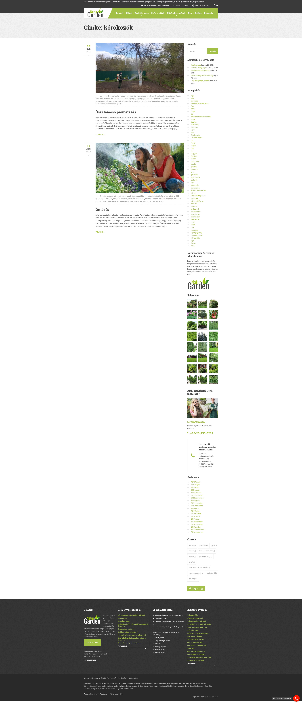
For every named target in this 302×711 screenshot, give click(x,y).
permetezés (108, 98)
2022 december (197, 495)
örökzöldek (195, 209)
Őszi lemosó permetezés (116, 112)
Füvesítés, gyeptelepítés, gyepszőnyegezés (169, 621)
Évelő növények (196, 138)
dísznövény (128, 96)
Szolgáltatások (142, 13)
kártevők (117, 101)
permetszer (118, 98)
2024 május (195, 485)
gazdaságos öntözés (104, 199)
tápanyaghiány (196, 233)
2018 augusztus (197, 532)
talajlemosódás (149, 201)
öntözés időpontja (166, 199)
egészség (194, 127)
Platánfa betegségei (198, 68)
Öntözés (102, 209)
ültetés (193, 243)
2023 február (196, 493)
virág (193, 246)
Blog (190, 13)
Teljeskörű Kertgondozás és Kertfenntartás (169, 615)
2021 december (197, 503)
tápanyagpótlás (143, 98)
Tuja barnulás (196, 65)
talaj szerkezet (136, 201)
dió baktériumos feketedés (201, 117)
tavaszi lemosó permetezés (199, 567)
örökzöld (99, 98)
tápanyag (132, 98)
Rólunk (129, 13)
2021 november (197, 506)
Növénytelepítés (160, 647)
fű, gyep (110, 196)
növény (116, 196)
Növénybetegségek (176, 13)
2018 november (197, 524)
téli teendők (195, 238)
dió (192, 114)
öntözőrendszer (105, 201)
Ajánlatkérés (92, 643)
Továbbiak (122, 646)
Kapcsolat (209, 13)
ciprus (193, 109)
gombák (142, 96)
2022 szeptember (197, 498)
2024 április (195, 487)
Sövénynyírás (159, 638)
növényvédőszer (197, 201)
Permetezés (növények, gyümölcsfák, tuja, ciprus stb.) (167, 634)
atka (192, 98)
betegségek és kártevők (109, 96)
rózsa (193, 225)
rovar (126, 98)
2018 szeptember (197, 530)
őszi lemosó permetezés (158, 101)
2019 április (195, 511)
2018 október (196, 527)
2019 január (195, 519)
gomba (193, 164)
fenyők (193, 146)
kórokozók (159, 96)
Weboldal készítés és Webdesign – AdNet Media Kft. (103, 694)
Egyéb (136, 96)
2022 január (195, 501)
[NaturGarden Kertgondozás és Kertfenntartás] (93, 12)
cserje (193, 111)
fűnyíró (193, 159)
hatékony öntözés (120, 199)
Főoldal (119, 13)
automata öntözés (155, 196)
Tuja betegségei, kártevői (200, 70)
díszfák (193, 122)
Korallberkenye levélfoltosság (202, 76)
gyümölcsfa (195, 177)
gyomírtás (194, 175)
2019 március (196, 514)
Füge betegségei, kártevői (200, 81)
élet (192, 133)
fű (192, 151)
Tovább (99, 135)
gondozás (151, 96)
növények (194, 198)
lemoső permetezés (139, 101)
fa (105, 196)
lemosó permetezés (173, 96)
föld (177, 196)
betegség (194, 101)
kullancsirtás (195, 188)
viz (157, 201)
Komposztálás (160, 649)
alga (192, 96)
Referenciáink (157, 13)
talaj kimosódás (123, 201)
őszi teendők (195, 212)
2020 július (195, 508)
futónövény (195, 161)
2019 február (196, 516)
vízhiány (162, 201)
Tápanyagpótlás (160, 652)
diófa (193, 119)
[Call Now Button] (296, 698)
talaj (129, 196)
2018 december (197, 522)
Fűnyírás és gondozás (162, 641)
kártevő (192, 551)
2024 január (195, 490)
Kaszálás (158, 644)
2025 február (196, 482)
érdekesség (195, 135)
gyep (193, 172)
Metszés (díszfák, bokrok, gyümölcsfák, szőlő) (168, 627)
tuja (192, 241)
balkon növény (169, 196)
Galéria (198, 13)
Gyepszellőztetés (161, 618)
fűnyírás (194, 156)
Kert (192, 183)
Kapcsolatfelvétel (196, 422)
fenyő (193, 143)
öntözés (123, 196)
